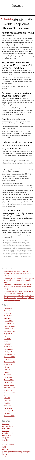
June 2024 (7, 370)
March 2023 (8, 408)
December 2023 (9, 385)
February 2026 (9, 318)
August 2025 (8, 334)
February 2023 (9, 411)
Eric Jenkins (19, 240)
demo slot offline (24, 247)
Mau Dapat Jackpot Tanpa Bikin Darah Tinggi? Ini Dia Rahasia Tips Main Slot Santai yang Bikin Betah (19, 280)
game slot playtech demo (26, 250)
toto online (6, 428)
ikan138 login (6, 435)
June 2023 (7, 400)
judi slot (4, 442)
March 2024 (8, 377)
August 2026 (8, 308)
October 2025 (8, 328)
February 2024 (9, 380)
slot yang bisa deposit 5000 (22, 255)
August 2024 (8, 364)
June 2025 (7, 339)
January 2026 (8, 321)
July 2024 (7, 367)
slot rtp (4, 454)
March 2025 (8, 346)
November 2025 (9, 326)
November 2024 (9, 357)
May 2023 (7, 403)
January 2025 (8, 352)
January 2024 (8, 382)
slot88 (4, 447)
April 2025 (7, 344)
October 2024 (8, 359)
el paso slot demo (15, 250)
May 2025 (7, 341)
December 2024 (9, 354)
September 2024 (9, 362)
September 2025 (9, 331)
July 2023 (7, 398)
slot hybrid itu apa (11, 255)
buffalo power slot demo (12, 244)
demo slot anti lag (21, 245)
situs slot (5, 440)
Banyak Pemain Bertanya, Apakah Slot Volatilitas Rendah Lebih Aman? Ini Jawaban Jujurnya (17, 273)
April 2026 (7, 313)
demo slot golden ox (14, 247)
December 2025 (9, 323)
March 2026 (8, 316)
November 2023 (9, 388)
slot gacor (5, 424)
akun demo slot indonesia (11, 242)
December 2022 (9, 416)
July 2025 (7, 336)
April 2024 (7, 375)
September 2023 (9, 393)
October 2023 (8, 390)
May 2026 (7, 311)
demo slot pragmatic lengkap (20, 248)
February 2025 (9, 349)
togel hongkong (7, 426)
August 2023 (8, 395)
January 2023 (8, 413)
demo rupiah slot (12, 245)
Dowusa (17, 5)
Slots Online (8, 19)
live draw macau (8, 445)
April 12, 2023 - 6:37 (9, 240)
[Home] (1, 19)
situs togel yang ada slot (9, 253)
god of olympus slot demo (9, 251)
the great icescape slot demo (19, 256)
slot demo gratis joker (20, 253)
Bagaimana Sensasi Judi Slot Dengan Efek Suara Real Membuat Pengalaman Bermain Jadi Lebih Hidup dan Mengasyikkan (19, 298)
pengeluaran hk (7, 433)
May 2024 (7, 372)
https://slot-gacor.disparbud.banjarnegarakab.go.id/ (16, 450)
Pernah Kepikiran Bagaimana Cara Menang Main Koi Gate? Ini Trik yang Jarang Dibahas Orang (17, 287)
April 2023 (7, 405)
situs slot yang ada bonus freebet (24, 251)
